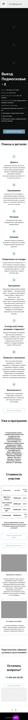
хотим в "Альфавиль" (14, 410)
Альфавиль (15, 4)
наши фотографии (14, 686)
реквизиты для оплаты (14, 545)
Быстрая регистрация (14, 131)
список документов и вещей (14, 536)
